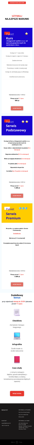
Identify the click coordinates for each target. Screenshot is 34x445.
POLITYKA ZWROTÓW (23, 414)
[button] (17, 108)
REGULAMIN (21, 416)
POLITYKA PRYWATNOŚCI (24, 412)
